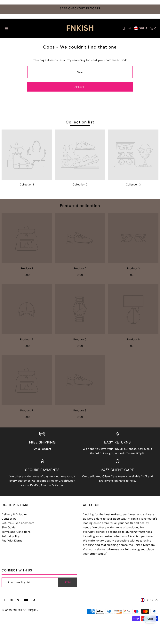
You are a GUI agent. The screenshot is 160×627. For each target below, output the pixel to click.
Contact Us (9, 518)
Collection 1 (27, 184)
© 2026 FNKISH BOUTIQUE (19, 610)
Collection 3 (133, 184)
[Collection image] (27, 155)
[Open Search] (123, 28)
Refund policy (11, 536)
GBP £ (143, 28)
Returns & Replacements (18, 523)
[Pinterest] (18, 600)
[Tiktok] (34, 600)
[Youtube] (26, 600)
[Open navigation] (31, 28)
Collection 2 (80, 184)
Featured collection (80, 205)
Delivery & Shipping (15, 514)
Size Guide (9, 527)
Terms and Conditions (16, 531)
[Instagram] (11, 600)
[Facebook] (4, 600)
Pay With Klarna (12, 540)
